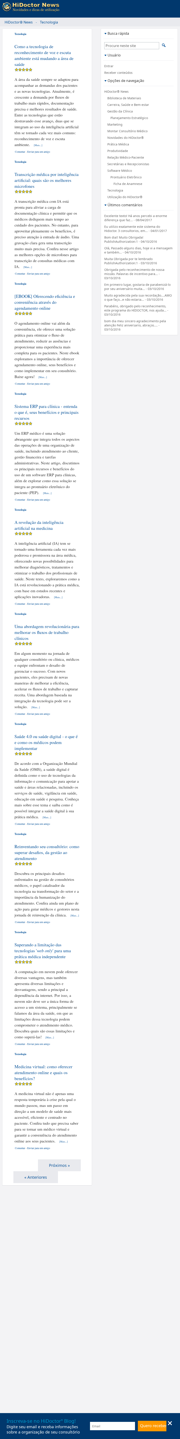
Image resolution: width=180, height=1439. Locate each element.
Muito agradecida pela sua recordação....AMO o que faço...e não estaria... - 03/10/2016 (138, 297)
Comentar (20, 151)
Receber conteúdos (118, 73)
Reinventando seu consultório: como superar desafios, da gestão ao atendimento (46, 852)
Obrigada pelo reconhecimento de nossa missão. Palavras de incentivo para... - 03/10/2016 (134, 274)
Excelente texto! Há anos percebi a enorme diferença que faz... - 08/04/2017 (135, 218)
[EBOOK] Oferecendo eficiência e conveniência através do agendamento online (44, 302)
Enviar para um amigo (38, 151)
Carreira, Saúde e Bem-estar (128, 105)
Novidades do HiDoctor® (125, 138)
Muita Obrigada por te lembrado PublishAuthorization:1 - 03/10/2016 (130, 261)
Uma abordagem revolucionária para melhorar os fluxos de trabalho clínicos (46, 632)
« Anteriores (35, 1177)
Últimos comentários (125, 205)
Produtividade (117, 151)
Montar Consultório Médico (127, 131)
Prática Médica (118, 144)
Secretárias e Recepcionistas (128, 164)
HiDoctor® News (19, 22)
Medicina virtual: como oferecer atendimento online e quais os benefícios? (43, 1072)
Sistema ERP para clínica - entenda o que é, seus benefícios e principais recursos (46, 412)
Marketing (114, 124)
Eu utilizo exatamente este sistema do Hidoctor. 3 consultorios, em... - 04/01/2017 (135, 228)
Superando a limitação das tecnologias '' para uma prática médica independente (42, 950)
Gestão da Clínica (120, 111)
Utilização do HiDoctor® (124, 197)
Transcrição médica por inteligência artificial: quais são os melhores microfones (46, 180)
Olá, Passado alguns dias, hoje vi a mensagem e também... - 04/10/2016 (138, 250)
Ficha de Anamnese (127, 184)
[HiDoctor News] (32, 7)
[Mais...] (38, 145)
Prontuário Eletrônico (126, 177)
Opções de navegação (126, 80)
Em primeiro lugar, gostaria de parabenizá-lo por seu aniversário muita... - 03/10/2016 (137, 286)
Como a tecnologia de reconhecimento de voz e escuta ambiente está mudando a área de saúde (44, 55)
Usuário (114, 55)
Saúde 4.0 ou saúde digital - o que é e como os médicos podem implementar (46, 742)
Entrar (108, 66)
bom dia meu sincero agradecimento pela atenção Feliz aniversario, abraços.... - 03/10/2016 (135, 325)
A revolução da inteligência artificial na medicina (38, 525)
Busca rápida (118, 33)
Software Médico (119, 170)
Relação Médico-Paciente (125, 157)
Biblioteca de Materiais (124, 98)
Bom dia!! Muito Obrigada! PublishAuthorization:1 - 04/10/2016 (130, 239)
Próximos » (59, 1165)
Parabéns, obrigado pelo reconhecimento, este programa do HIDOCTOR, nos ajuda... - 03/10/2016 (136, 310)
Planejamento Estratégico (129, 118)
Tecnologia (20, 34)
